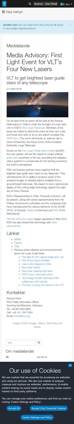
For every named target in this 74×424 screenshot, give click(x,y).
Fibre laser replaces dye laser (37, 270)
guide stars (12, 157)
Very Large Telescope (33, 127)
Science (38, 3)
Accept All (14, 408)
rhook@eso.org (22, 315)
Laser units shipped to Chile (36, 263)
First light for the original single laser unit (43, 256)
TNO (55, 210)
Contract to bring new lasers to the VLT (43, 284)
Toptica (31, 210)
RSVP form (12, 138)
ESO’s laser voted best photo (37, 274)
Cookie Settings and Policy (37, 417)
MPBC (10, 210)
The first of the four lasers (20, 218)
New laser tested (31, 267)
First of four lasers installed (36, 260)
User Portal (51, 3)
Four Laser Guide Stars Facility (38, 150)
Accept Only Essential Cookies (49, 408)
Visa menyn (14, 12)
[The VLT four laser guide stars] (37, 104)
